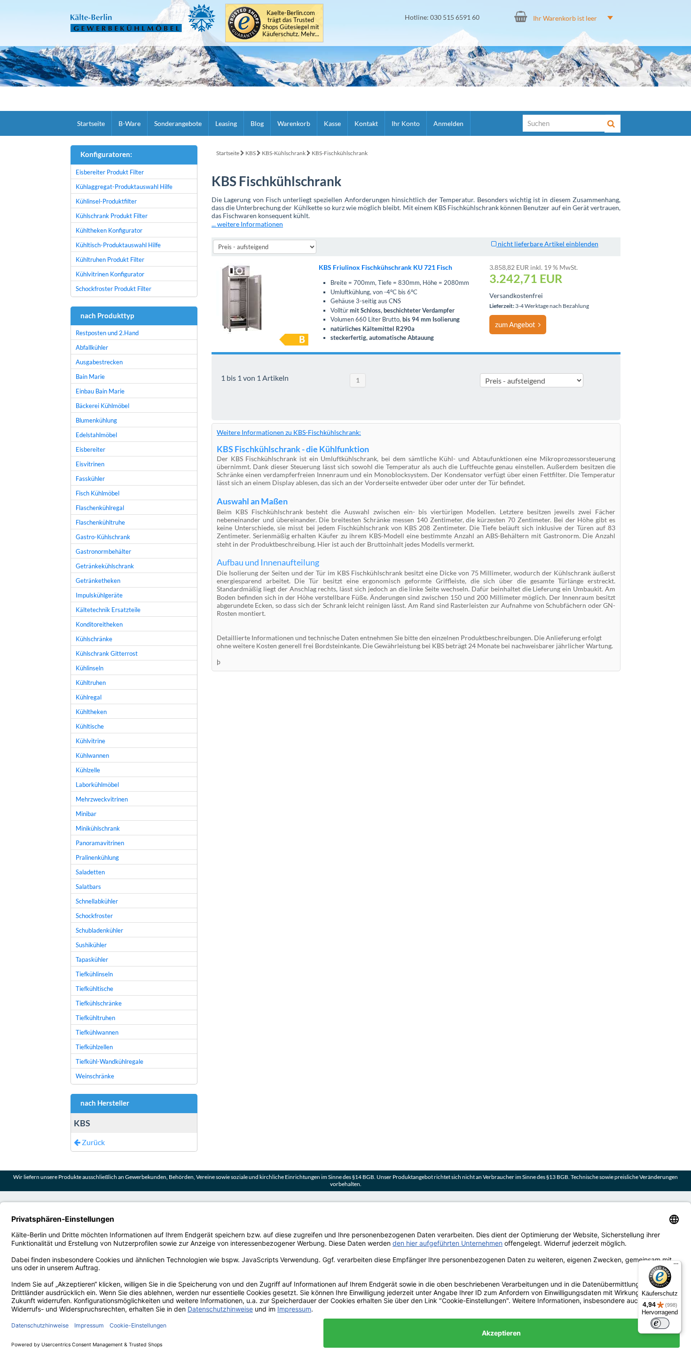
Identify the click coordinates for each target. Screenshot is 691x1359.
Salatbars (88, 886)
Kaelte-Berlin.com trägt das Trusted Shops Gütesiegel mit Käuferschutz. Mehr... (290, 23)
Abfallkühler (92, 347)
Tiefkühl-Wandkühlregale (109, 1061)
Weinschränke (95, 1076)
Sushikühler (91, 945)
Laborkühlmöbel (97, 784)
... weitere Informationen (247, 224)
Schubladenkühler (99, 930)
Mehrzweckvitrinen (102, 799)
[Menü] (676, 1266)
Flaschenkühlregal (100, 507)
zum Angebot (516, 324)
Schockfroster (94, 915)
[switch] (660, 1323)
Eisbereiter (90, 449)
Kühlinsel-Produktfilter (106, 201)
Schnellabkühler (97, 901)
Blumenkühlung (96, 420)
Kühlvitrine (90, 741)
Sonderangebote (178, 123)
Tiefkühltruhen (95, 1017)
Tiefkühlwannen (97, 1032)
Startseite (91, 123)
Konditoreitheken (99, 624)
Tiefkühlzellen (94, 1047)
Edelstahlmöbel (96, 435)
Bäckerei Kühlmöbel (102, 405)
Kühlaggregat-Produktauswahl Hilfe (124, 186)
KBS (250, 153)
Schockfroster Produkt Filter (113, 288)
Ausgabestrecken (99, 362)
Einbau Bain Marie (100, 391)
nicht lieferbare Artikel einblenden (547, 244)
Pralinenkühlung (97, 857)
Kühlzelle (88, 770)
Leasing (226, 123)
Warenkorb (293, 123)
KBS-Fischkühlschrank (340, 153)
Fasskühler (90, 478)
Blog (257, 123)
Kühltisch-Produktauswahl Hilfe (118, 245)
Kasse (332, 123)
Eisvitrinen (90, 464)
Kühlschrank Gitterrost (107, 653)
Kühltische (90, 726)
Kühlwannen (92, 755)
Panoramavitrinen (100, 843)
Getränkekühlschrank (105, 566)
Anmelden (448, 123)
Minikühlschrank (98, 828)
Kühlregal (89, 697)
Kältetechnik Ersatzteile (108, 609)
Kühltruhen (91, 682)
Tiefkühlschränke (99, 1003)
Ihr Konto (406, 123)
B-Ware (129, 123)
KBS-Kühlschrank (284, 153)
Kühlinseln (89, 668)
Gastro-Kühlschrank (103, 537)
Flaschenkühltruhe (100, 522)
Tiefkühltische (94, 988)
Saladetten (90, 872)
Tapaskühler (92, 959)
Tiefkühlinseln (94, 974)
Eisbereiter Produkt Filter (110, 172)
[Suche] (612, 124)
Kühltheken (91, 711)
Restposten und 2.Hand (107, 333)
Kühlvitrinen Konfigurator (110, 274)
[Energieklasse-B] (293, 340)
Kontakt (366, 123)
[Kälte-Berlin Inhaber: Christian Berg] (143, 18)
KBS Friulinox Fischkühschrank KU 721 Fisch (385, 267)
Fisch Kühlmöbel (97, 493)
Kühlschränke (94, 639)
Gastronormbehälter (103, 551)
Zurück (92, 1142)
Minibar (86, 813)
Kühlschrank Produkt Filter (112, 216)
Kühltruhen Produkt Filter (110, 259)
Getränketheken (98, 580)
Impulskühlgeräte (99, 595)
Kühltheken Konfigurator (109, 230)
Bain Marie (90, 376)
